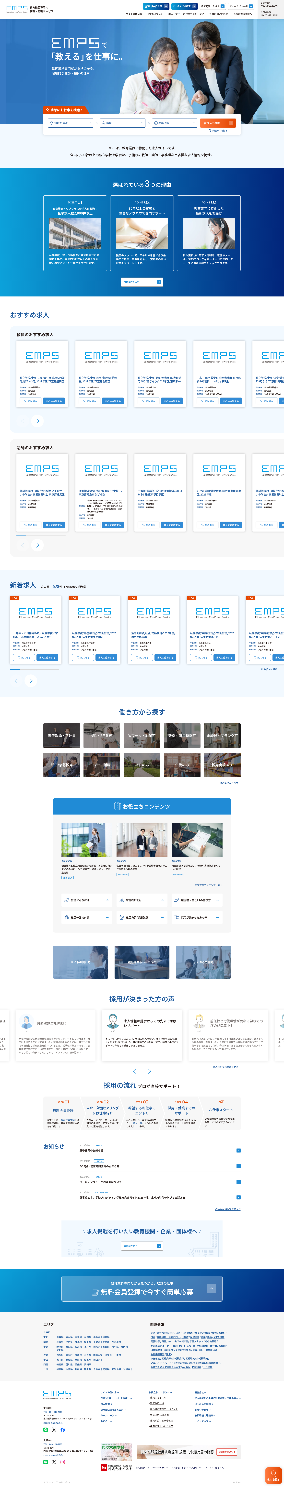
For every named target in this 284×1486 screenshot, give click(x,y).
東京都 (106, 1341)
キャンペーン (107, 1415)
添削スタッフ (171, 1350)
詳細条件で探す (220, 130)
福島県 (106, 1337)
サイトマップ (201, 1421)
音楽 (203, 1337)
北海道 (46, 1332)
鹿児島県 (116, 1369)
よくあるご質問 (203, 1404)
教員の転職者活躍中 (209, 1362)
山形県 (96, 1337)
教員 (197, 1332)
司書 (164, 1341)
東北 (45, 1337)
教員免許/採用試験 (137, 917)
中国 (45, 1359)
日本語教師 (156, 1350)
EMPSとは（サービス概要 (115, 1398)
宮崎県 (106, 1369)
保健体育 (194, 1337)
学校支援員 (185, 1350)
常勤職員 (190, 1358)
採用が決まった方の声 (194, 917)
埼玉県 (87, 1341)
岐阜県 (115, 1346)
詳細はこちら (131, 1246)
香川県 (69, 1364)
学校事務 (206, 1332)
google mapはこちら (53, 1422)
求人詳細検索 (184, 6)
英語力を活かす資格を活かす (166, 1367)
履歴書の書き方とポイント (164, 1409)
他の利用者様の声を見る (225, 1067)
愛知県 (60, 1350)
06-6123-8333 (269, 15)
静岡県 (124, 1346)
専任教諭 (155, 1358)
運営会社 (199, 1392)
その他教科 (187, 1332)
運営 (168, 1354)
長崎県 (78, 1369)
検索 (212, 123)
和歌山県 (98, 1354)
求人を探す (273, 1479)
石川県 (78, 1346)
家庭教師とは (134, 900)
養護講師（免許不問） (168, 1337)
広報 (194, 1350)
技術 (153, 1337)
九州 (45, 1369)
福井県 (87, 1346)
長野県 (106, 1346)
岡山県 (78, 1359)
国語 (178, 1332)
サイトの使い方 (134, 13)
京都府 (60, 1354)
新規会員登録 (155, 6)
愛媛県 (78, 1364)
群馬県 (78, 1341)
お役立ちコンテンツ (193, 13)
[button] (42, 374)
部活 (185, 1341)
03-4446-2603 (269, 6)
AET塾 (192, 1345)
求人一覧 (173, 13)
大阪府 (69, 1354)
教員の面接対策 (80, 917)
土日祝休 (207, 1367)
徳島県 (60, 1364)
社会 (159, 1332)
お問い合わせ (201, 1409)
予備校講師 (202, 1345)
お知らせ (105, 1421)
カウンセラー (175, 1341)
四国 (45, 1364)
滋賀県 (108, 1354)
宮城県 (78, 1337)
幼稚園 (222, 1345)
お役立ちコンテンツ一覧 (207, 885)
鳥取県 (60, 1359)
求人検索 (105, 1404)
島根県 (69, 1359)
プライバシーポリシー (63, 1482)
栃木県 (69, 1341)
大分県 (96, 1369)
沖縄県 (126, 1369)
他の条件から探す (229, 783)
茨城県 (60, 1341)
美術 (209, 1337)
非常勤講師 (178, 1358)
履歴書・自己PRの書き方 (196, 900)
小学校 (185, 1337)
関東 (45, 1341)
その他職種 (210, 1341)
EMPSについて (155, 13)
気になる (32, 400)
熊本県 (87, 1369)
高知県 (87, 1364)
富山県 (69, 1346)
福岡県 (60, 1369)
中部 (45, 1346)
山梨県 (96, 1346)
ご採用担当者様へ (243, 13)
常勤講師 (166, 1358)
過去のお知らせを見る (226, 1208)
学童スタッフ (196, 1341)
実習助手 (155, 1341)
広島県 (87, 1359)
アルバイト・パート (161, 1362)
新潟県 (60, 1346)
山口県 (96, 1359)
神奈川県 (116, 1341)
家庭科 (221, 1332)
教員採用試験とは (159, 1414)
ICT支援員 (218, 1337)
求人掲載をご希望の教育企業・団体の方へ (216, 1398)
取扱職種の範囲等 (204, 1415)
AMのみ (186, 1367)
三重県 (117, 1354)
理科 (165, 1332)
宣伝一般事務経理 (208, 1350)
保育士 (213, 1345)
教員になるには (80, 900)
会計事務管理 (158, 1354)
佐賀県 (69, 1369)
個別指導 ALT (180, 1345)
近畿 (45, 1354)
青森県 (60, 1337)
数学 (171, 1332)
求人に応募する (54, 400)
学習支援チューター (161, 1345)
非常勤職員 (202, 1358)
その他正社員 (180, 1362)
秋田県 (87, 1337)
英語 (153, 1332)
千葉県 (96, 1341)
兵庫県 (78, 1354)
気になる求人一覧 (238, 6)
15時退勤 (196, 1367)
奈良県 (87, 1354)
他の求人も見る (269, 669)
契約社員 (193, 1362)
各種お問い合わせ (219, 13)
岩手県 (69, 1337)
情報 (214, 1332)
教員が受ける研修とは (161, 1420)
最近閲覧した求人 (210, 6)
